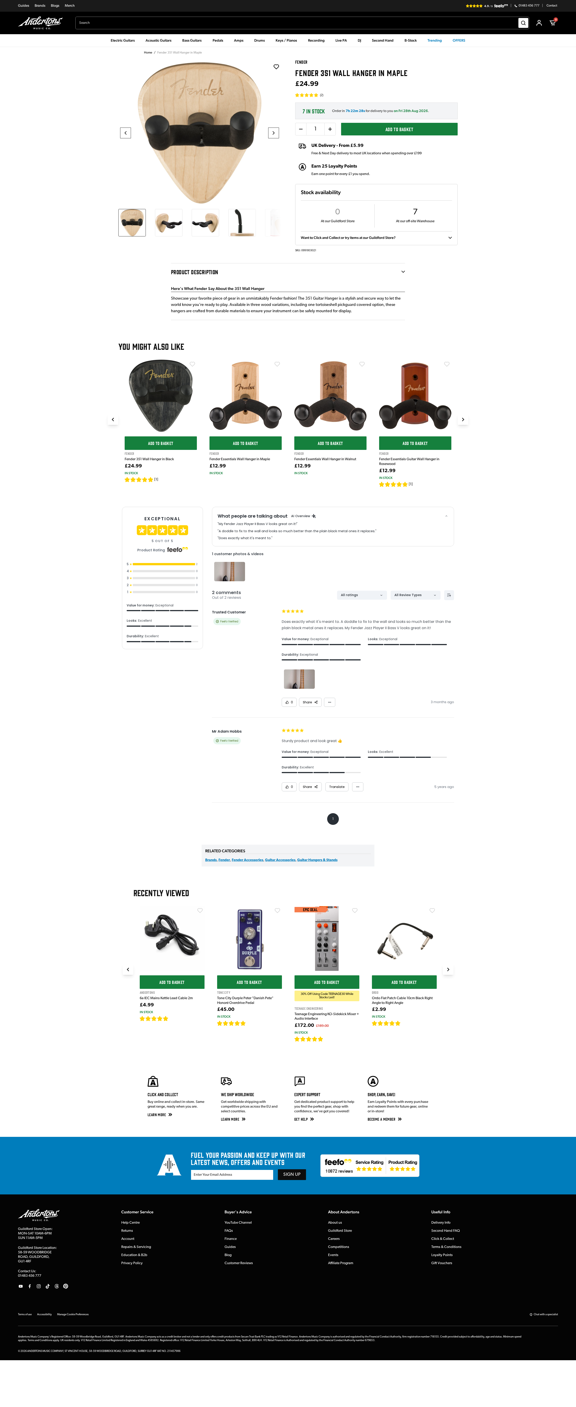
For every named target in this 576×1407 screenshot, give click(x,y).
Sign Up (292, 1174)
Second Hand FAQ (445, 1231)
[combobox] (302, 23)
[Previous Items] (113, 419)
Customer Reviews (239, 1263)
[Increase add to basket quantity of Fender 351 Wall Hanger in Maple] (330, 129)
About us (335, 1223)
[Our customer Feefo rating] (369, 1165)
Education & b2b (134, 1255)
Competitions (338, 1247)
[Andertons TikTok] (47, 1286)
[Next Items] (463, 419)
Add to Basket (399, 129)
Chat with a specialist (546, 1314)
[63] (405, 1023)
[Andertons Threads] (56, 1286)
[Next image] (273, 133)
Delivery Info (440, 1223)
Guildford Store (340, 1231)
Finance (231, 1239)
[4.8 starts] (231, 1023)
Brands (40, 6)
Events (333, 1255)
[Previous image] (125, 133)
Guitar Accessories (280, 860)
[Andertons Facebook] (29, 1286)
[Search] (523, 23)
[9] (326, 1039)
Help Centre (130, 1223)
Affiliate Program (340, 1263)
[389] (251, 1023)
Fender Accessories (247, 860)
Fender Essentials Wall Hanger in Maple (239, 459)
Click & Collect (442, 1239)
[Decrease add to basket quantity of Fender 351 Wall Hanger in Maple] (300, 129)
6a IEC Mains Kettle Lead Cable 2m (166, 998)
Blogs (55, 6)
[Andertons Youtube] (20, 1286)
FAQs (229, 1231)
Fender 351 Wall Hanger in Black (149, 459)
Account (127, 1239)
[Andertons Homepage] (42, 23)
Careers (334, 1239)
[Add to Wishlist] (192, 364)
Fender (224, 860)
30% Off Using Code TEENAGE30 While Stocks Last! (327, 995)
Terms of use (25, 1314)
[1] (156, 479)
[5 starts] (139, 479)
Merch (70, 6)
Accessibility (44, 1314)
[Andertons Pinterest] (65, 1286)
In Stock (131, 473)
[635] (173, 1018)
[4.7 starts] (154, 1018)
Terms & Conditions (446, 1247)
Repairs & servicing (136, 1247)
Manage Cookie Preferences (73, 1314)
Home (148, 52)
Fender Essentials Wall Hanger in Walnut (325, 459)
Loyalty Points (442, 1255)
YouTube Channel (238, 1223)
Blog (228, 1255)
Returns (127, 1231)
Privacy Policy (132, 1263)
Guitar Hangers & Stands (317, 860)
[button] (309, 95)
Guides (23, 6)
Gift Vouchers (441, 1263)
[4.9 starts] (309, 1039)
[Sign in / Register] (539, 23)
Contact (552, 5)
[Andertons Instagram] (38, 1286)
